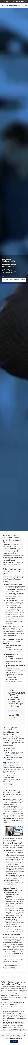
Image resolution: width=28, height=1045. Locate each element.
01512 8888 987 (17, 953)
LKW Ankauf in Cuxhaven (9, 967)
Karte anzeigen (8, 784)
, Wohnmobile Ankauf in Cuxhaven (12, 969)
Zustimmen (14, 1041)
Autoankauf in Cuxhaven (10, 939)
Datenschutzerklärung (16, 1038)
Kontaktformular (12, 635)
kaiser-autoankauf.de (10, 6)
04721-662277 (14, 754)
